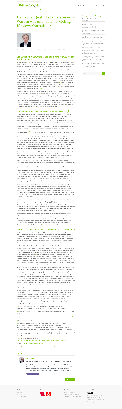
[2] (17, 311)
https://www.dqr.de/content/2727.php (33, 343)
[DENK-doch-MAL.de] (29, 6)
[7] (17, 338)
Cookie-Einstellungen (22, 396)
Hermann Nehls (31, 358)
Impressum (19, 392)
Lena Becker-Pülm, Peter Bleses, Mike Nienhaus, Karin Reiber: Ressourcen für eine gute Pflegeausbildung (93, 31)
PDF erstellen (70, 379)
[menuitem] (79, 6)
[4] (17, 320)
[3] (17, 316)
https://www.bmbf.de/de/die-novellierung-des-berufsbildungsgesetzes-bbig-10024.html (39, 346)
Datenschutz (20, 394)
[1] (17, 306)
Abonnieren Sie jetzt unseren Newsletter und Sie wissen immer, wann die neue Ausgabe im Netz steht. (72, 394)
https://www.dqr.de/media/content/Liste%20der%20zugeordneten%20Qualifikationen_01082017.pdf (42, 340)
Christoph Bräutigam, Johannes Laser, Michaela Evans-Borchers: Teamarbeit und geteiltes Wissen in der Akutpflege (93, 37)
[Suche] (103, 6)
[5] (17, 323)
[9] (17, 346)
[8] (17, 343)
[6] (17, 332)
